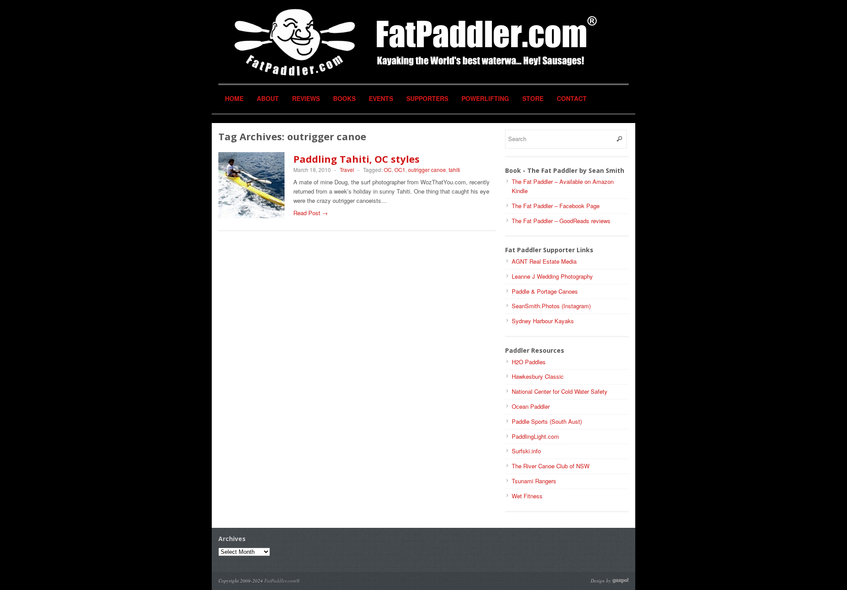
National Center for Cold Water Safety (559, 391)
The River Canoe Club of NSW (550, 466)
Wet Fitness (527, 496)
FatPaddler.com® (282, 580)
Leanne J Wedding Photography (552, 276)
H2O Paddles (529, 362)
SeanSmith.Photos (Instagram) (551, 306)
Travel (347, 169)
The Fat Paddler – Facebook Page (556, 206)
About (268, 98)
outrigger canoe (427, 169)
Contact (572, 98)
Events (381, 98)
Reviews (306, 98)
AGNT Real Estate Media (544, 261)
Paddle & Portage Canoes (545, 291)
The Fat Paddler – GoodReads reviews (561, 221)
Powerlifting (485, 98)
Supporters (427, 98)
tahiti (454, 169)
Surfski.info (526, 451)
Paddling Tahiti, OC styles (356, 158)
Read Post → (310, 213)
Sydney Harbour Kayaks (543, 321)
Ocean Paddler (531, 406)
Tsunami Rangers (534, 481)
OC (388, 169)
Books (344, 98)
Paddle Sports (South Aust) (547, 421)
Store (532, 98)
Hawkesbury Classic (538, 376)
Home (234, 98)
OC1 (399, 169)
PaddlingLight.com (535, 436)
